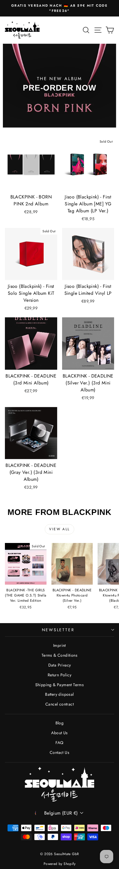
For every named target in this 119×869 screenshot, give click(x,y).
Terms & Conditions (59, 655)
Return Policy (59, 675)
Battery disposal (59, 694)
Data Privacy (59, 665)
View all (59, 529)
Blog (59, 723)
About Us (59, 733)
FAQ (59, 742)
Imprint (59, 645)
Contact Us (59, 752)
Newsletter (58, 630)
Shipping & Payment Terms (59, 685)
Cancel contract (59, 704)
